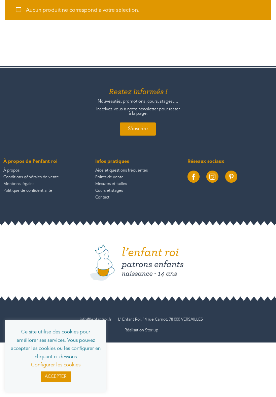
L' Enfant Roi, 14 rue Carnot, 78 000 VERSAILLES (160, 320)
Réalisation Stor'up (141, 330)
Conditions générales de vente (31, 177)
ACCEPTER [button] (56, 376)
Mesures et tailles (111, 184)
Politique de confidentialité (27, 191)
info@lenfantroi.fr (95, 320)
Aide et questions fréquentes (121, 171)
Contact (102, 197)
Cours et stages (109, 191)
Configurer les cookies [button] (55, 365)
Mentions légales (18, 184)
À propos (11, 171)
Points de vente (109, 177)
